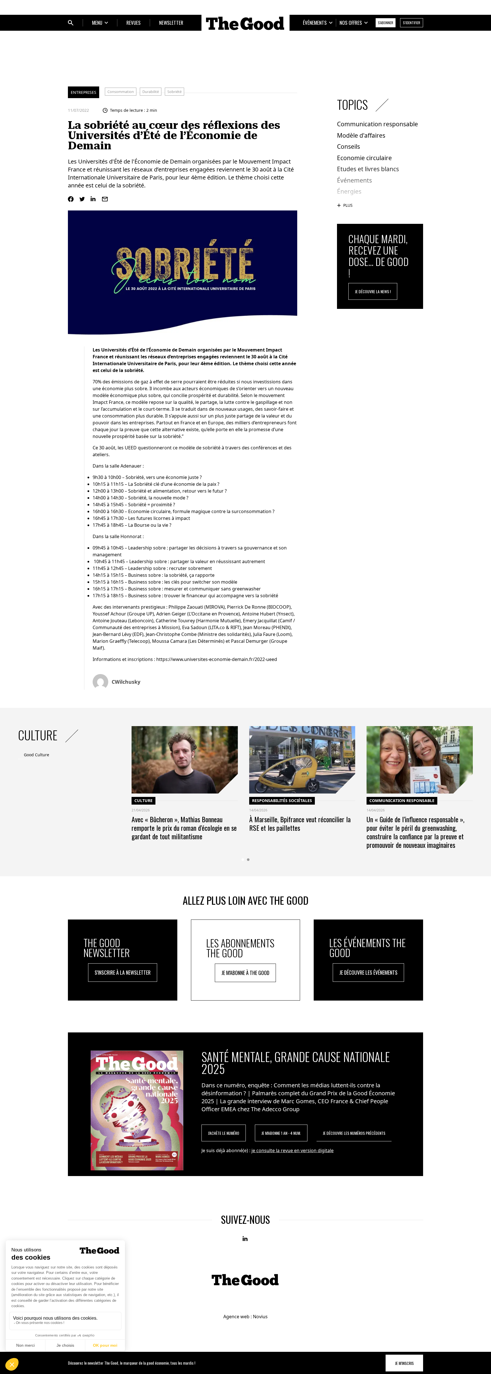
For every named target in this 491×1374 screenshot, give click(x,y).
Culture (143, 800)
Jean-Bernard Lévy (112, 634)
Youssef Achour (109, 614)
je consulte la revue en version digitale (292, 1150)
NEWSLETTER (171, 22)
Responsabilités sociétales (282, 800)
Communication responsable (401, 800)
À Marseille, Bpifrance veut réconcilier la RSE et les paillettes (300, 823)
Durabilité (150, 91)
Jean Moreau (257, 627)
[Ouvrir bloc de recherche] (71, 23)
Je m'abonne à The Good (245, 972)
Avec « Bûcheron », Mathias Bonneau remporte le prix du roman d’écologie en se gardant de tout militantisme (184, 827)
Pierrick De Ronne (246, 607)
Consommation (120, 91)
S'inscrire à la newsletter (123, 972)
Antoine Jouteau (110, 620)
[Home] (245, 23)
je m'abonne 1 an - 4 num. (281, 1133)
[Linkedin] (93, 199)
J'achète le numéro (223, 1133)
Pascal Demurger (250, 641)
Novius (260, 1316)
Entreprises (83, 92)
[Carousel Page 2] (248, 859)
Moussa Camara (169, 641)
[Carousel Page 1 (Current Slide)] (243, 859)
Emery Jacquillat (260, 620)
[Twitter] (82, 199)
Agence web (236, 1316)
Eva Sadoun (194, 627)
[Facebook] (71, 199)
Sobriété (174, 91)
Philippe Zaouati (185, 607)
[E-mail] (105, 199)
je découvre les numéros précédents (354, 1133)
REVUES (133, 22)
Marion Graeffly (109, 641)
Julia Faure (264, 634)
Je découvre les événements (368, 972)
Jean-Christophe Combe (171, 634)
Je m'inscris (404, 1363)
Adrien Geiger (171, 614)
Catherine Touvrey (175, 620)
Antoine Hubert (258, 614)
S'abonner (385, 22)
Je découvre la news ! (373, 291)
